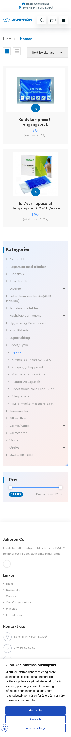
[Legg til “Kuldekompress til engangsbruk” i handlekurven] (35, 108)
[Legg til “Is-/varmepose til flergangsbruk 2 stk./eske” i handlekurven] (35, 192)
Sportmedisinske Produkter (32, 389)
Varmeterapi (18, 433)
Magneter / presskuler (29, 374)
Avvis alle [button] (35, 719)
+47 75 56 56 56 (24, 648)
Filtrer (16, 494)
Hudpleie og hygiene (25, 316)
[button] (64, 20)
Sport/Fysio (18, 345)
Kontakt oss (14, 615)
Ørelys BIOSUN (21, 455)
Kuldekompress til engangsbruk (35, 122)
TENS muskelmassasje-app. (32, 404)
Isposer (17, 352)
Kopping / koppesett (28, 367)
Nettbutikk (13, 590)
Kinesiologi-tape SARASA (31, 360)
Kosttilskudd (19, 330)
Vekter (14, 440)
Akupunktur (18, 259)
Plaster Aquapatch (25, 382)
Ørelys (14, 448)
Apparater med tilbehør (27, 267)
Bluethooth (18, 281)
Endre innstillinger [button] (35, 728)
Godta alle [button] (35, 710)
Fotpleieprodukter (23, 308)
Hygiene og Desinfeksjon (28, 323)
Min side (11, 608)
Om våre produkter (18, 602)
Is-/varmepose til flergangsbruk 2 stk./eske (35, 206)
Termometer (18, 411)
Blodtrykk (16, 274)
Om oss (11, 596)
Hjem (9, 583)
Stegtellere (20, 396)
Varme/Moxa (19, 426)
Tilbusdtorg (18, 418)
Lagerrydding (19, 338)
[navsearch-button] (42, 20)
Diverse (15, 289)
